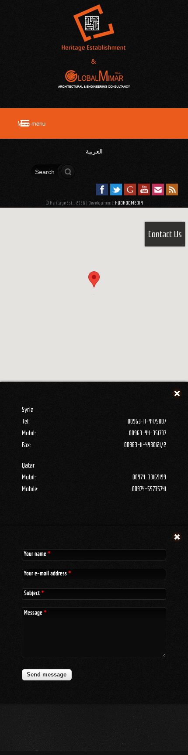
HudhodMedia (129, 203)
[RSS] (172, 189)
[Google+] (130, 189)
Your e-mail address (47, 573)
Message (35, 612)
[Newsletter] (158, 189)
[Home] (94, 95)
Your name (37, 553)
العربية (94, 151)
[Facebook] (102, 189)
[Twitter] (116, 189)
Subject (34, 593)
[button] (94, 286)
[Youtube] (144, 189)
